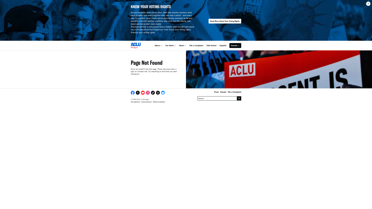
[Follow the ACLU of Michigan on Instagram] (148, 93)
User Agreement (135, 101)
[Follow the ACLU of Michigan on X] (138, 93)
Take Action (211, 45)
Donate (223, 92)
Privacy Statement (146, 101)
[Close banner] (368, 3)
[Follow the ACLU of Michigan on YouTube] (143, 93)
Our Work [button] (169, 45)
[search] (239, 98)
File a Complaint (196, 45)
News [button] (181, 45)
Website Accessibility (159, 101)
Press (216, 92)
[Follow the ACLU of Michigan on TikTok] (153, 93)
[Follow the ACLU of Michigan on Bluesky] (163, 93)
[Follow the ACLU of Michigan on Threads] (158, 93)
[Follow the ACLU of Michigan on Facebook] (133, 93)
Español (223, 45)
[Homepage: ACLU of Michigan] (137, 45)
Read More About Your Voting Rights (225, 21)
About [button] (157, 45)
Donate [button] (234, 45)
